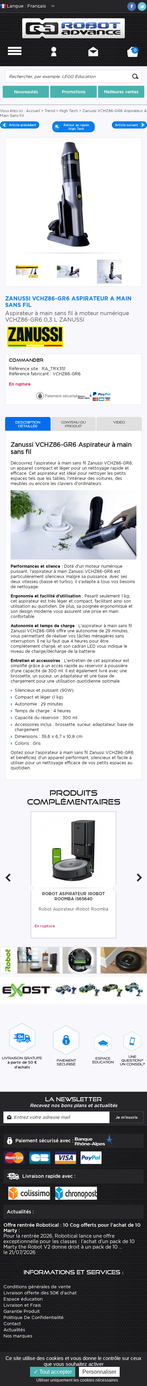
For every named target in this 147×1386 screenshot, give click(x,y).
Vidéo (119, 422)
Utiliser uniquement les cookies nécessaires (78, 1380)
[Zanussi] (35, 336)
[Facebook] (131, 6)
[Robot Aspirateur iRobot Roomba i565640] (73, 850)
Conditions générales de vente (37, 1286)
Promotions (73, 91)
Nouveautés (26, 91)
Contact (93, 60)
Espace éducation (23, 1299)
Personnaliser (99, 1372)
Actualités (14, 1329)
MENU (14, 60)
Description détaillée (27, 424)
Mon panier (134, 54)
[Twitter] (141, 6)
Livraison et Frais (22, 1305)
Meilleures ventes (121, 91)
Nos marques (17, 1335)
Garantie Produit (21, 1311)
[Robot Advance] (73, 27)
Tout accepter (55, 1372)
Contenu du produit (73, 424)
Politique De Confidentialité (33, 1317)
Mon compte (53, 60)
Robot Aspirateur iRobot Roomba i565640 (73, 896)
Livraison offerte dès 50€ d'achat (40, 1292)
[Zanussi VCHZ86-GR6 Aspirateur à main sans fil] (27, 270)
